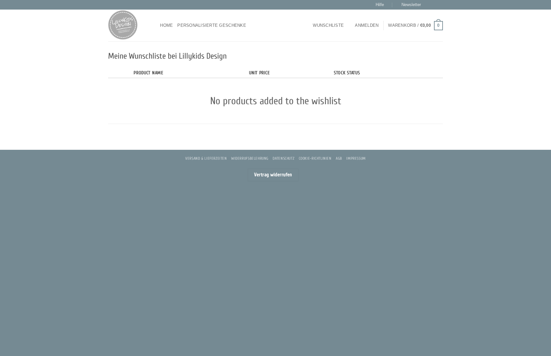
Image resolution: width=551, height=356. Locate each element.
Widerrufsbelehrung (249, 158)
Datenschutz (283, 158)
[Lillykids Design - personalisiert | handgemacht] (124, 25)
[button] (408, 5)
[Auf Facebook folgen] (428, 5)
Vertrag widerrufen (273, 175)
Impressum (356, 158)
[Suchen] (153, 25)
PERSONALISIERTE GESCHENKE (211, 25)
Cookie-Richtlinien (315, 158)
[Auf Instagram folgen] (434, 5)
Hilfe (380, 4)
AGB (339, 158)
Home (166, 25)
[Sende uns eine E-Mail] (440, 5)
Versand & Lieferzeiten (206, 158)
